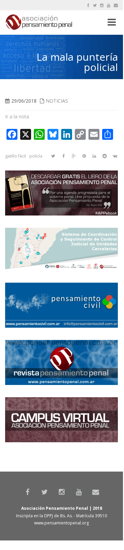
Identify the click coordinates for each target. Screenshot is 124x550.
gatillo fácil (15, 156)
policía (35, 156)
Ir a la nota (17, 116)
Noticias (57, 101)
